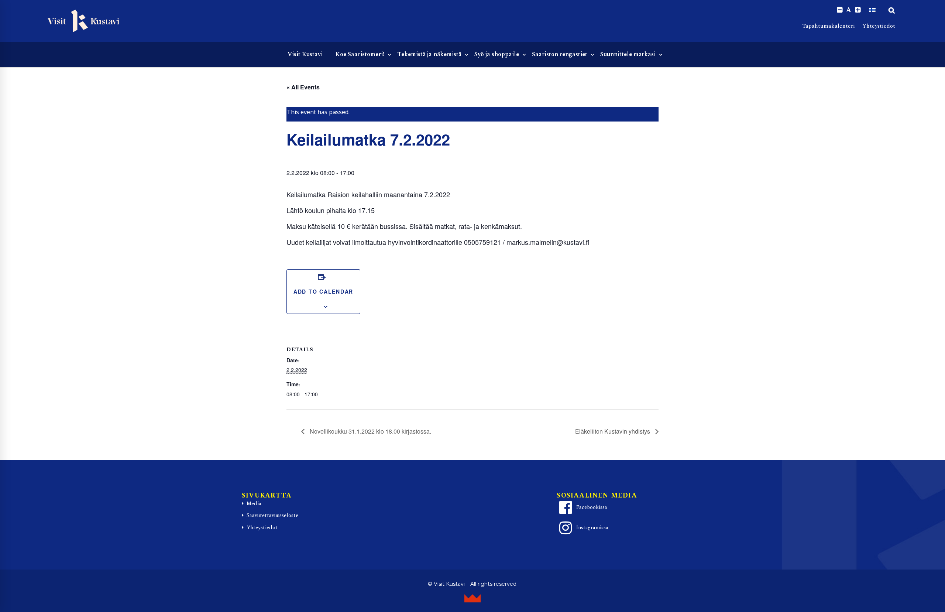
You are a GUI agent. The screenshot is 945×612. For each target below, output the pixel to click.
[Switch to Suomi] (872, 10)
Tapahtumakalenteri (829, 26)
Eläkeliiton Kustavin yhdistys (613, 431)
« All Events (303, 87)
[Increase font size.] (857, 10)
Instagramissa (592, 527)
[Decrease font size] (839, 10)
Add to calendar (323, 291)
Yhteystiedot (878, 26)
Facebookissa (591, 507)
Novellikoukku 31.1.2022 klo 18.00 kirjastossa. (369, 431)
